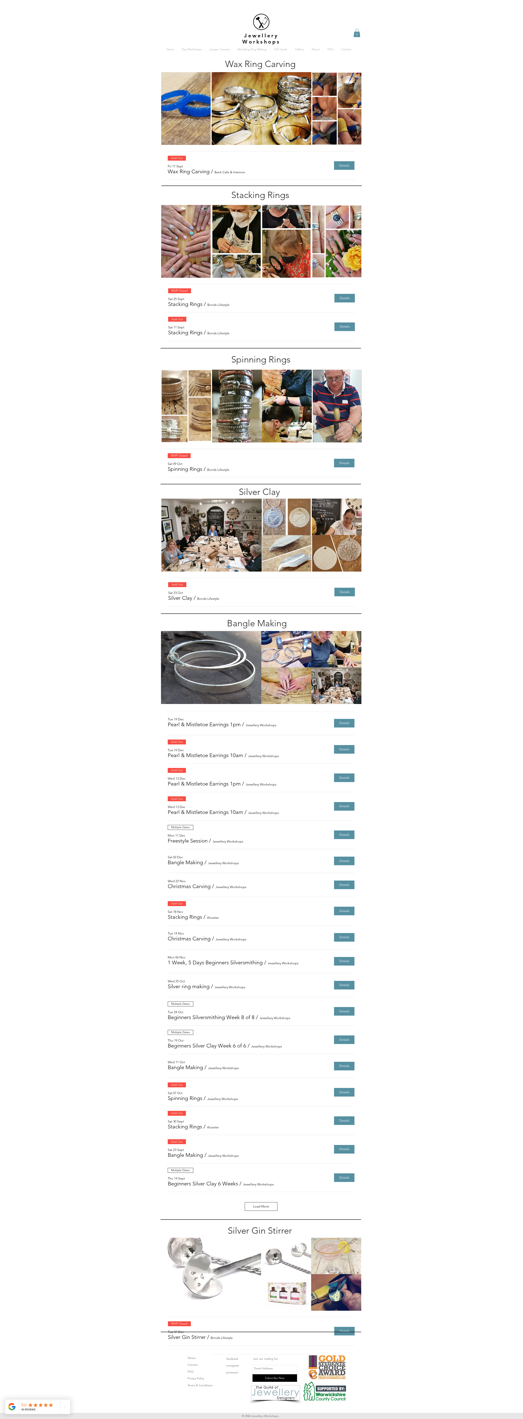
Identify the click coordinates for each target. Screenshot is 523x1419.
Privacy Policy (196, 1378)
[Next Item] (354, 108)
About (192, 1358)
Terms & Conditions (200, 1385)
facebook (232, 1359)
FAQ (190, 1371)
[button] (356, 33)
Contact (193, 1364)
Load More (261, 1206)
